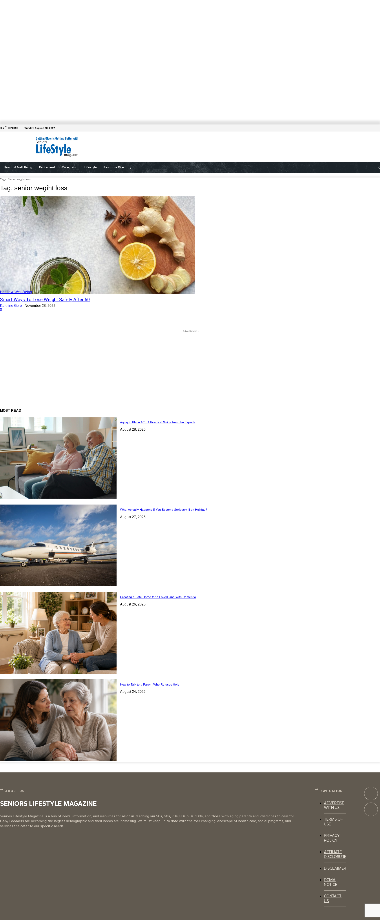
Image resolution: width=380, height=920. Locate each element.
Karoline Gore (11, 305)
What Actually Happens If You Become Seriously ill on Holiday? (163, 509)
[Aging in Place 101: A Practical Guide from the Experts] (58, 458)
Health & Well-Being (16, 292)
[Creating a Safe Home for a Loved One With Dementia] (58, 632)
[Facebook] (377, 128)
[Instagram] (371, 809)
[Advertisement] (194, 147)
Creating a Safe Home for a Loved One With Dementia (158, 597)
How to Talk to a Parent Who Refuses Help (149, 684)
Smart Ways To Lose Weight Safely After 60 (45, 299)
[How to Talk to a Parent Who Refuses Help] (58, 720)
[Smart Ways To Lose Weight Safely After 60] (97, 245)
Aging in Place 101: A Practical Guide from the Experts (157, 422)
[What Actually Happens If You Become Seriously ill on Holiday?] (58, 545)
